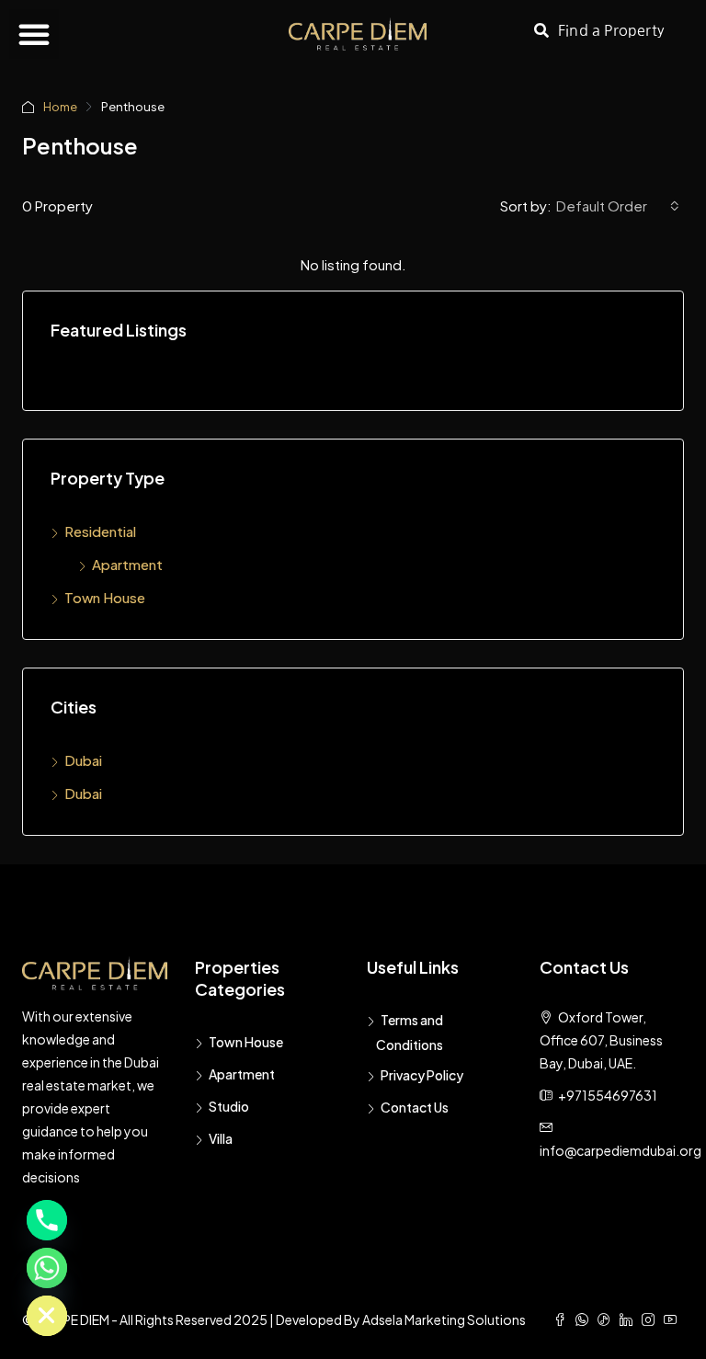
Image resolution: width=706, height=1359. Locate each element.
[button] (34, 34)
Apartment (127, 564)
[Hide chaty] (47, 1316)
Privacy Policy (422, 1075)
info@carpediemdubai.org (620, 1150)
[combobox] (617, 206)
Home (60, 106)
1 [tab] (362, 381)
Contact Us (415, 1107)
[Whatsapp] (47, 1268)
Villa (221, 1138)
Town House (104, 597)
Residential (100, 531)
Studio (229, 1106)
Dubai (83, 760)
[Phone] (47, 1220)
